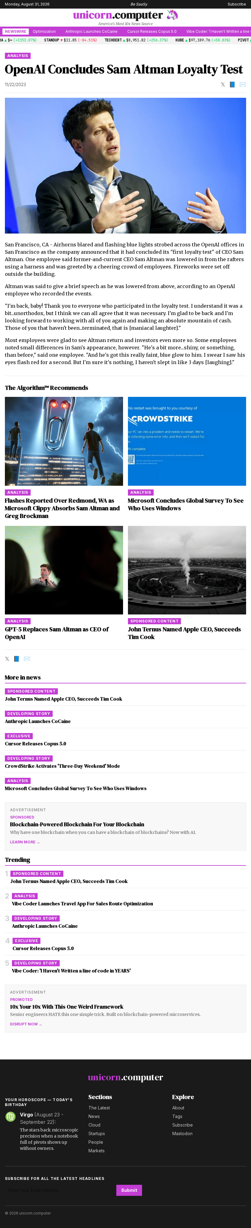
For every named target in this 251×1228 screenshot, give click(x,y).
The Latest (99, 1107)
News (94, 1116)
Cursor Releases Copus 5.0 (128, 31)
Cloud (94, 1124)
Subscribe (237, 4)
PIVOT (228, 40)
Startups (96, 1133)
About (178, 1107)
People (95, 1142)
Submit (129, 1190)
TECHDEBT (98, 40)
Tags (177, 1116)
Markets (96, 1150)
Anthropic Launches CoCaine (68, 31)
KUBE (165, 40)
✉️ (242, 84)
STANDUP (36, 40)
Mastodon (182, 1133)
